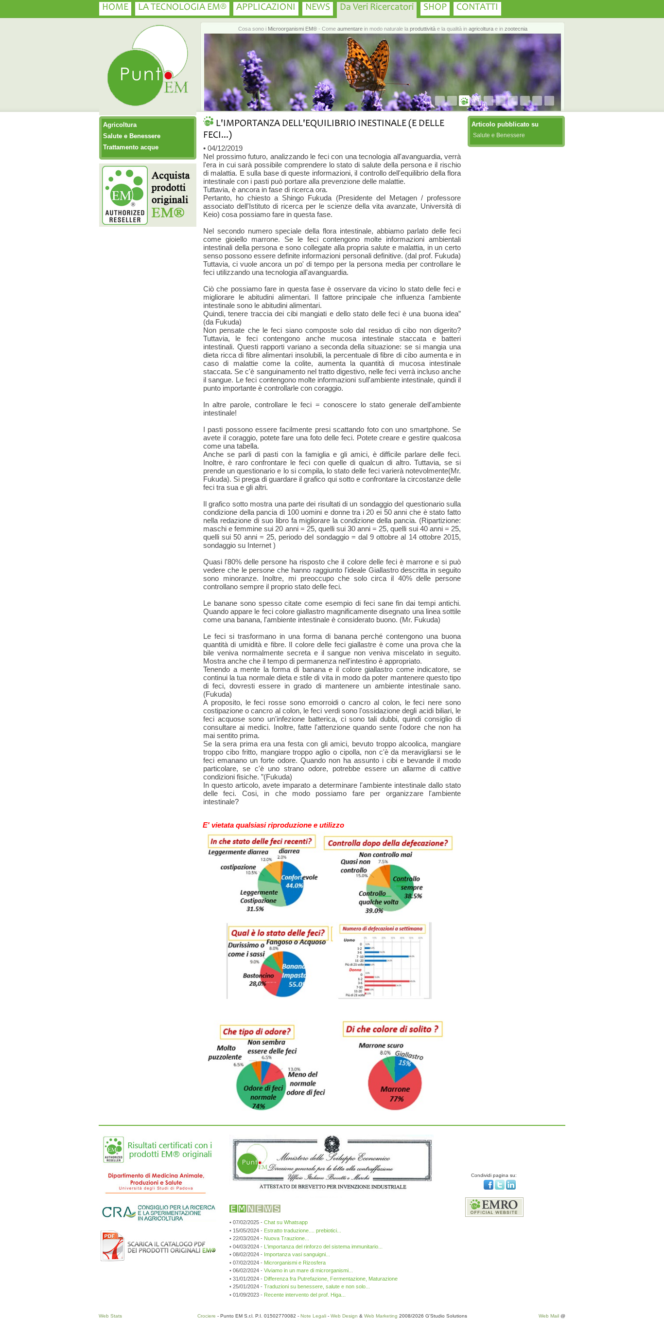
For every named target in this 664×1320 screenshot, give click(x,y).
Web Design (344, 1316)
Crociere (206, 1316)
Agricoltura (120, 124)
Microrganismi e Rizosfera (295, 1263)
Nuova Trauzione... (286, 1238)
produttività (423, 29)
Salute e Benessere (131, 136)
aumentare (350, 29)
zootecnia (516, 29)
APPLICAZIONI (266, 8)
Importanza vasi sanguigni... (297, 1254)
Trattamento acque (130, 147)
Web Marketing (381, 1316)
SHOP (435, 8)
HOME (115, 8)
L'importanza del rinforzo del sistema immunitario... (323, 1246)
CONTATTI (477, 8)
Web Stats (110, 1316)
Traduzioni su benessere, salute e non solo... (317, 1286)
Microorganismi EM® (292, 29)
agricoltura (481, 29)
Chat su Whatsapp (286, 1222)
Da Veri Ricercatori (377, 8)
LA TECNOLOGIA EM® (182, 8)
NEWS (317, 8)
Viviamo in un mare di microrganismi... (308, 1270)
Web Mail (549, 1316)
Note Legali (313, 1316)
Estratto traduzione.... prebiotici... (302, 1230)
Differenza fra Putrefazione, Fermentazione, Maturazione (331, 1279)
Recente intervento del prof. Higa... (305, 1295)
